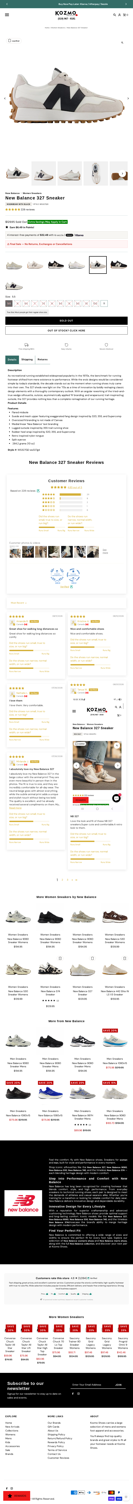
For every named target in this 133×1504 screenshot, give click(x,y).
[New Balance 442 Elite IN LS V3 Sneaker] (115, 969)
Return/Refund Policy (60, 1438)
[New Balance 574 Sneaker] (50, 969)
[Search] (115, 15)
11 (104, 303)
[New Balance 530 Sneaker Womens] (115, 917)
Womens (10, 1434)
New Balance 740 (77, 1170)
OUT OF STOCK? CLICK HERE (66, 330)
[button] (13, 209)
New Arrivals (12, 1426)
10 (86, 303)
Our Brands (54, 1422)
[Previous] (7, 4)
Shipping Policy (56, 1434)
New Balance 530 (58, 1170)
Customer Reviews (58, 1458)
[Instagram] (78, 1394)
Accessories (12, 1446)
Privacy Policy (56, 1446)
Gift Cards (53, 1426)
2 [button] (62, 879)
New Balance (12, 193)
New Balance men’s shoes (113, 1240)
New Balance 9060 (117, 1167)
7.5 (43, 303)
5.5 (9, 303)
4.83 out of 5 (75, 487)
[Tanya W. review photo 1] (97, 754)
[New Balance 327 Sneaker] (82, 969)
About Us (53, 1430)
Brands (9, 1454)
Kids (7, 1442)
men (56, 1162)
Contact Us (54, 1454)
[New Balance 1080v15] (115, 1041)
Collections (11, 1430)
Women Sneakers (58, 28)
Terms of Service (57, 1450)
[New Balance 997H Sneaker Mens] (82, 1093)
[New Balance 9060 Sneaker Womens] (18, 917)
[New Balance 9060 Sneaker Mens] (18, 1041)
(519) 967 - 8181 (66, 18)
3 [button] (67, 879)
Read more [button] (15, 808)
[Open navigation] (28, 15)
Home (47, 28)
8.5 (60, 303)
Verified (64, 586)
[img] (16, 616)
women (123, 1159)
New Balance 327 (96, 1167)
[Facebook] (72, 1394)
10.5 (95, 303)
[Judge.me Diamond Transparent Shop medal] (73, 575)
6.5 (26, 303)
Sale (7, 1450)
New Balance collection (82, 1243)
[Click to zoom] (122, 42)
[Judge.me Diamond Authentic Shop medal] (57, 575)
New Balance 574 (115, 1170)
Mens (8, 1438)
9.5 (77, 303)
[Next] (125, 4)
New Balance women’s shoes (79, 1240)
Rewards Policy (56, 1442)
